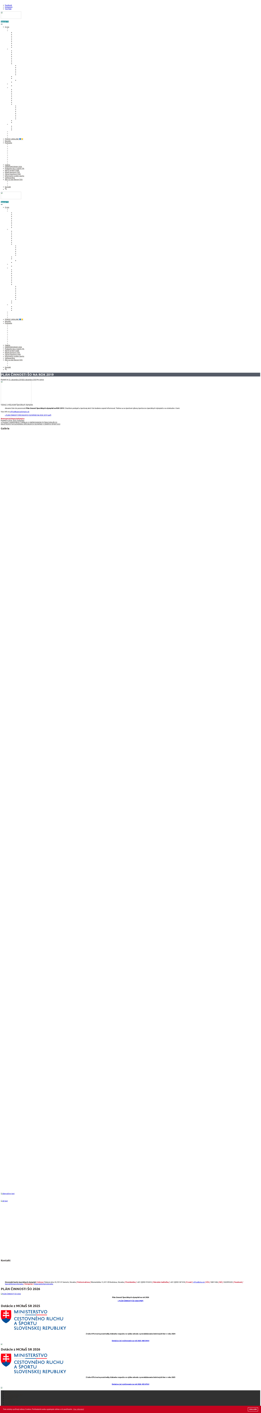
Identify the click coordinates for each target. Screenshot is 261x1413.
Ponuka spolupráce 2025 (22, 53)
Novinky (8, 141)
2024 (11, 148)
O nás (7, 27)
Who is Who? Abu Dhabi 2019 (24, 130)
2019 (11, 157)
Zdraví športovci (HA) (13, 174)
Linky (11, 137)
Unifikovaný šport (19, 86)
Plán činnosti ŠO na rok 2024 (23, 36)
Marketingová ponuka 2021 (27, 67)
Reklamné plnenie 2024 (21, 54)
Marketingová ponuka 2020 (27, 69)
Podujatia (16, 78)
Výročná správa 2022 (25, 111)
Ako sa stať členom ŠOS (14, 179)
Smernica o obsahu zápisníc (23, 122)
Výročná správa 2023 (25, 110)
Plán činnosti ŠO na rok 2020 (23, 43)
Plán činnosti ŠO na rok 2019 (23, 45)
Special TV (5, 22)
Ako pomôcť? (14, 132)
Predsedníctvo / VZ (16, 133)
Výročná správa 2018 (25, 119)
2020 (11, 156)
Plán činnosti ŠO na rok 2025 (23, 34)
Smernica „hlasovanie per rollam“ (25, 102)
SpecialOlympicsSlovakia (14, 1284)
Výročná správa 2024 (25, 108)
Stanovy (16, 93)
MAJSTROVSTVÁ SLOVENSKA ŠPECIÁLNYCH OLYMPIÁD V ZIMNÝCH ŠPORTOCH (30, 424)
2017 (11, 161)
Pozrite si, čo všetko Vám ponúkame (26, 60)
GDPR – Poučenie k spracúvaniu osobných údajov (27, 185)
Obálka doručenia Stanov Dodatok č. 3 (27, 89)
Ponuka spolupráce (20, 51)
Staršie (11, 163)
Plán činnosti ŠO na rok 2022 (23, 40)
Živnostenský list (19, 121)
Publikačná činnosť (16, 124)
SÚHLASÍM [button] (253, 1409)
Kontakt (8, 187)
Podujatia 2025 (22, 80)
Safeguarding (10, 178)
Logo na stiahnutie (20, 82)
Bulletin (16, 62)
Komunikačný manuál (21, 128)
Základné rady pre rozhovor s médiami (27, 126)
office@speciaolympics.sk (19, 412)
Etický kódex (13, 183)
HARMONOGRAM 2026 (13, 167)
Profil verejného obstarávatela (20, 135)
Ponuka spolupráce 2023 (22, 58)
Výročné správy (18, 104)
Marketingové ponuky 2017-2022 (25, 64)
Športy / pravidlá (15, 84)
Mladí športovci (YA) (12, 172)
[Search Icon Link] (6, 189)
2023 (11, 150)
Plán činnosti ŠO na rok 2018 (23, 47)
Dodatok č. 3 (17, 91)
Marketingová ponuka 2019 (27, 71)
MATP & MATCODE (12, 170)
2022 (11, 152)
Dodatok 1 (17, 95)
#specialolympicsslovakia (43, 1284)
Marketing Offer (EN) (24, 75)
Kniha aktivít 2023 (19, 56)
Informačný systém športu (14, 176)
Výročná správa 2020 (25, 115)
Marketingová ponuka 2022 (27, 65)
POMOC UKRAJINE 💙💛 (14, 139)
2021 (11, 154)
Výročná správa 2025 (25, 106)
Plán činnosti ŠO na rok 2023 (23, 38)
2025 (11, 146)
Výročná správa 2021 (25, 113)
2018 (11, 159)
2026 (11, 145)
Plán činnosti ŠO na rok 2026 (19, 31)
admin (41, 380)
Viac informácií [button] (78, 1409)
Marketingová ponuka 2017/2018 (29, 73)
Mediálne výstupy (19, 76)
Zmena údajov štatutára (22, 99)
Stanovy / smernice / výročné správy (22, 88)
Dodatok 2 (17, 97)
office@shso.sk (199, 1282)
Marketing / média (15, 49)
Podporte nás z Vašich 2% (14, 168)
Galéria (7, 165)
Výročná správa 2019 (25, 117)
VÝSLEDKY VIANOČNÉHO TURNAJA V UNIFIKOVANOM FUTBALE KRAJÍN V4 (29, 422)
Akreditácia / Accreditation (19, 29)
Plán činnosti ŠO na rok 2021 (23, 42)
